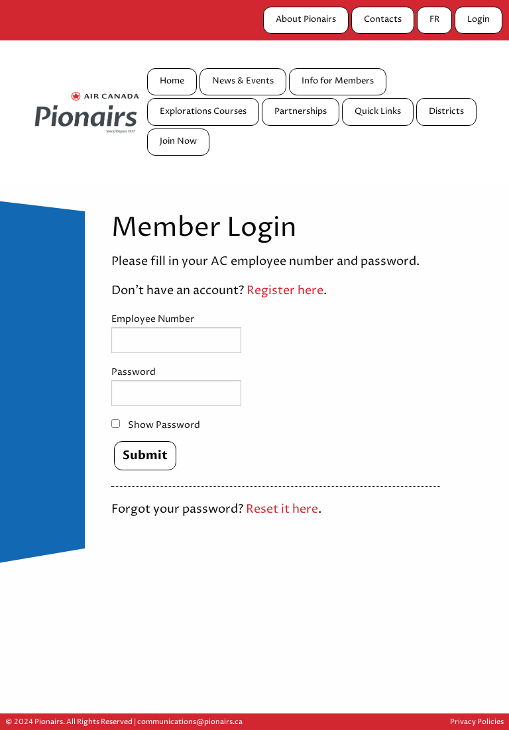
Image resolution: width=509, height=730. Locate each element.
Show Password (164, 425)
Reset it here (282, 509)
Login (478, 19)
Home (172, 81)
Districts (446, 111)
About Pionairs (306, 19)
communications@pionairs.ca (190, 722)
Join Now (178, 141)
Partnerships (300, 111)
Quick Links (378, 111)
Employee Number (152, 319)
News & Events (243, 81)
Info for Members (338, 81)
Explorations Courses (203, 111)
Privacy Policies (477, 722)
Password (133, 372)
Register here (285, 291)
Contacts (383, 19)
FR (434, 19)
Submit (145, 455)
